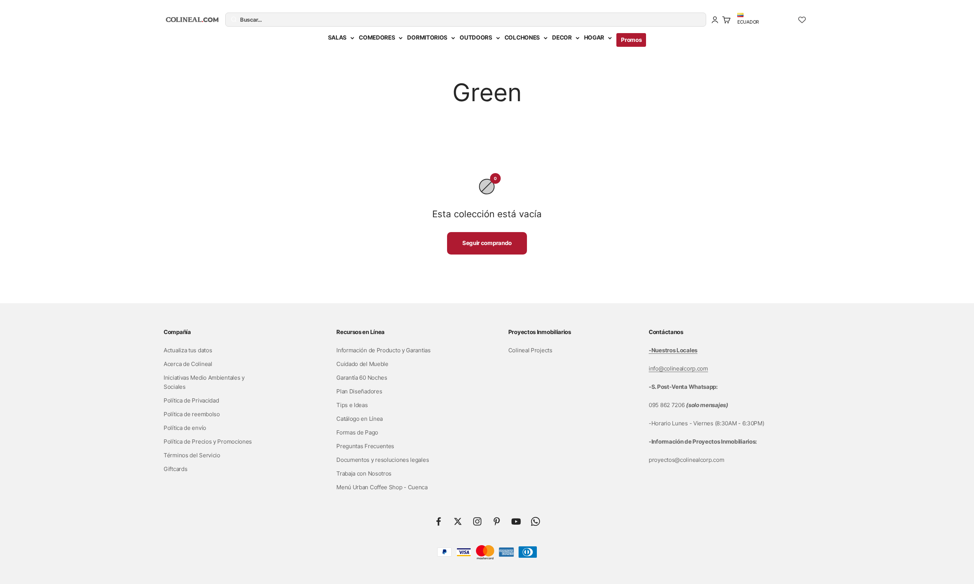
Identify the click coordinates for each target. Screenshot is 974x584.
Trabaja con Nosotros (364, 473)
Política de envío (185, 427)
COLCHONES (522, 37)
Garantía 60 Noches (361, 377)
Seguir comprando (487, 243)
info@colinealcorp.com (678, 368)
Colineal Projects (530, 350)
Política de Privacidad (191, 400)
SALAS (337, 37)
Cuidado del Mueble (362, 364)
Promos (631, 39)
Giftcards (175, 469)
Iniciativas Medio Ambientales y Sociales (204, 382)
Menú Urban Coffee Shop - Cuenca (382, 487)
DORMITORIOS (427, 37)
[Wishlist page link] (802, 20)
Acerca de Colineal (188, 364)
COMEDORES (377, 37)
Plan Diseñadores (359, 391)
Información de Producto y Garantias (383, 350)
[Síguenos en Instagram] (477, 521)
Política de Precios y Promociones (208, 441)
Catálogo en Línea (359, 418)
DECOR (562, 37)
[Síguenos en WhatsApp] (535, 521)
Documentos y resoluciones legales (382, 459)
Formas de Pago (357, 432)
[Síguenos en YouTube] (516, 521)
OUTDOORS (476, 37)
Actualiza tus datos (188, 350)
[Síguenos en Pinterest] (497, 521)
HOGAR (594, 37)
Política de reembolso (192, 414)
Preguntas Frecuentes (365, 446)
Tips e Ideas (352, 405)
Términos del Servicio (192, 455)
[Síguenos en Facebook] (438, 521)
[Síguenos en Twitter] (458, 521)
